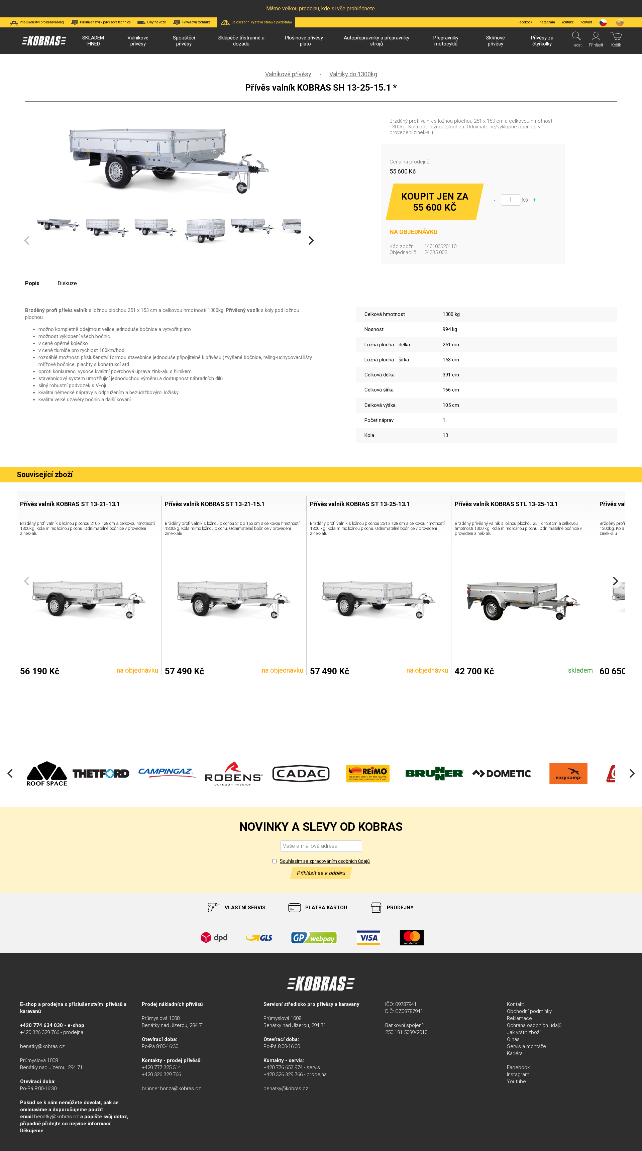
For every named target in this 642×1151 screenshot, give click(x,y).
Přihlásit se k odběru (321, 873)
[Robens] (221, 773)
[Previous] (10, 773)
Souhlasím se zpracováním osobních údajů (325, 861)
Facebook (525, 22)
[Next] (310, 240)
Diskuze (67, 283)
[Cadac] (288, 773)
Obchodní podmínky (529, 1011)
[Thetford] (88, 773)
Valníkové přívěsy (288, 74)
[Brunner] (422, 773)
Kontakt (515, 1004)
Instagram (547, 22)
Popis (32, 283)
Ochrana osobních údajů (534, 1025)
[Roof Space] (34, 773)
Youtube (568, 22)
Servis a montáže (526, 1046)
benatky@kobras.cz (42, 1046)
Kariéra (515, 1053)
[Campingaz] (154, 773)
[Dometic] (488, 773)
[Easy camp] (556, 773)
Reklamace (519, 1018)
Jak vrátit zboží (523, 1032)
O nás (513, 1039)
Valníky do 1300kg (353, 74)
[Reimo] (355, 773)
